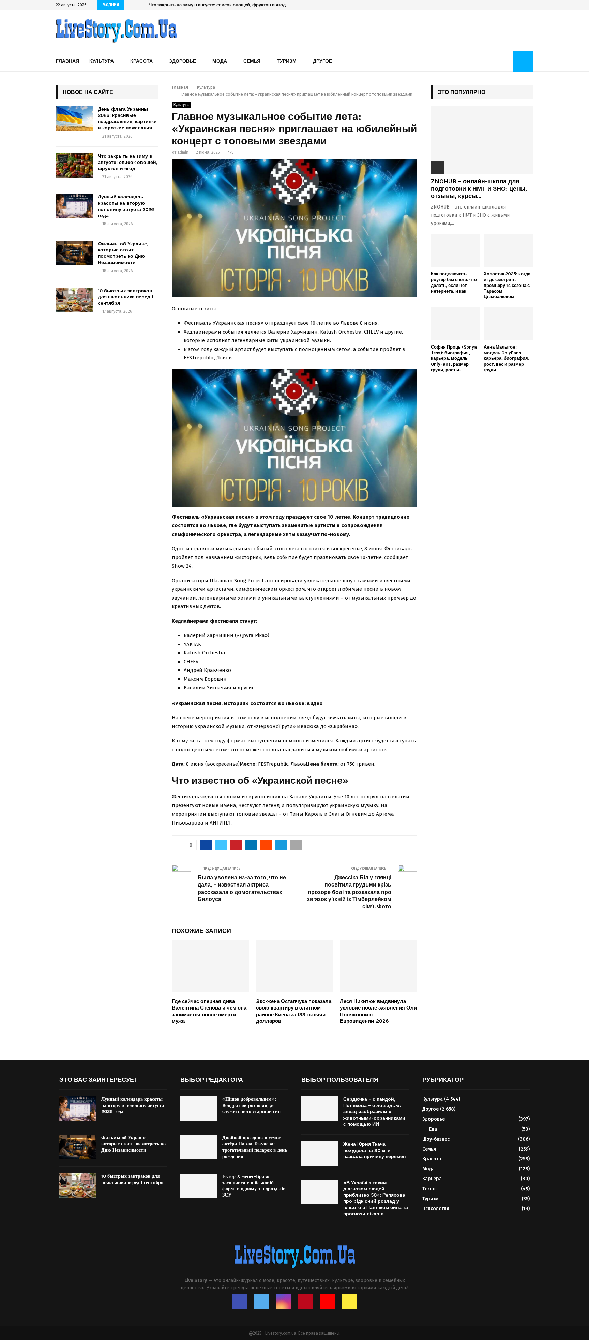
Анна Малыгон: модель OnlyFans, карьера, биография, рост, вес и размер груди (506, 358)
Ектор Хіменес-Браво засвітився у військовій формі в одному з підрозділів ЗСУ (254, 1186)
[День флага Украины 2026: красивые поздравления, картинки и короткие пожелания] (74, 118)
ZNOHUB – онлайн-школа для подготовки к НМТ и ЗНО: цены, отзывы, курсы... (479, 189)
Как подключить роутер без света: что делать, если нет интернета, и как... (454, 282)
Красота (141, 61)
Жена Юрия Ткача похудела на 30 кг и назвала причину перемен (374, 1150)
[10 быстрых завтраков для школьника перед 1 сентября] (74, 300)
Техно (429, 1189)
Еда (433, 1129)
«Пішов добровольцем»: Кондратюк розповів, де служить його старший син (251, 1105)
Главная (67, 61)
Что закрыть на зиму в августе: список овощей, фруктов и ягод (127, 162)
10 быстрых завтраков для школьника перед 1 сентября (125, 297)
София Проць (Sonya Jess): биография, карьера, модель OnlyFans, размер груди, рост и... (454, 358)
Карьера (432, 1179)
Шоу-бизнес (436, 1139)
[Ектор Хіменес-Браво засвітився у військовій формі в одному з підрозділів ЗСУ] (198, 1186)
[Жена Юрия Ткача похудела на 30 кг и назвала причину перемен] (319, 1153)
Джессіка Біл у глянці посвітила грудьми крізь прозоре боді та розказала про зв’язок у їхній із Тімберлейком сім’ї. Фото (349, 892)
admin (182, 152)
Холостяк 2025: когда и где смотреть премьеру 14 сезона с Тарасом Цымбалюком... (507, 285)
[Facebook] (239, 1301)
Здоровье (182, 61)
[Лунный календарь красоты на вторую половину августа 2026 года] (74, 206)
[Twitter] (261, 1301)
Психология (435, 1209)
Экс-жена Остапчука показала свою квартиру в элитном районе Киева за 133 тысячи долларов (293, 1011)
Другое (322, 61)
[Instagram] (283, 1301)
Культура (101, 61)
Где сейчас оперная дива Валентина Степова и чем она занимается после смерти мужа (209, 1011)
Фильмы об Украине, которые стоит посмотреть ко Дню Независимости (123, 253)
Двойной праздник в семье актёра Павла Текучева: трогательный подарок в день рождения (254, 1147)
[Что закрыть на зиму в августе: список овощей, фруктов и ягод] (74, 165)
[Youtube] (327, 1301)
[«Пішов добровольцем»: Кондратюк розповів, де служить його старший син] (198, 1108)
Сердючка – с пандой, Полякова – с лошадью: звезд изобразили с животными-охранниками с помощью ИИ (374, 1111)
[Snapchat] (349, 1301)
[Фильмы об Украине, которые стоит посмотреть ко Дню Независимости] (74, 253)
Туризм (287, 61)
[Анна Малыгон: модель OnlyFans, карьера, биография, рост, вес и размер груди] (508, 323)
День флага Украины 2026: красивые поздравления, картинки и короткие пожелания (127, 118)
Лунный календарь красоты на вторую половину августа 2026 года (222, 4)
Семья (251, 61)
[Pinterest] (305, 1301)
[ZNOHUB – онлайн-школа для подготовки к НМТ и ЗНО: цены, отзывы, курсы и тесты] (482, 140)
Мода (219, 61)
